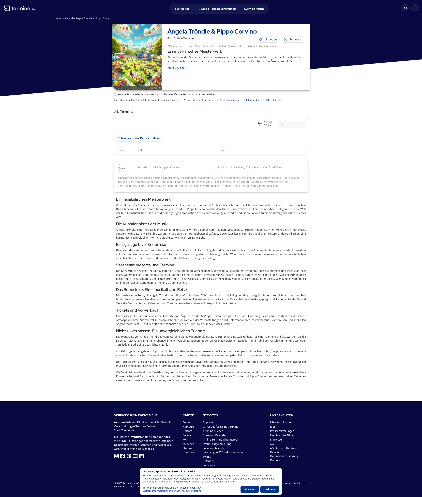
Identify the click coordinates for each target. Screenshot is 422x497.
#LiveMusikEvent (237, 46)
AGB (272, 444)
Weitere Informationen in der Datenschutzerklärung (172, 490)
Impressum (277, 439)
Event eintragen (254, 8)
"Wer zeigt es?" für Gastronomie (223, 452)
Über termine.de (280, 422)
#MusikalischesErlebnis (180, 46)
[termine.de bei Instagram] (117, 457)
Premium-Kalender (214, 435)
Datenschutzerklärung (284, 456)
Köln (185, 439)
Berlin (186, 422)
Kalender (208, 461)
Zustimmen (269, 489)
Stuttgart (188, 448)
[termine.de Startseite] (20, 9)
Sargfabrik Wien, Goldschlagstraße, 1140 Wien (253, 167)
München (188, 444)
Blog (273, 426)
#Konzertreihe (203, 46)
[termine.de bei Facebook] (123, 457)
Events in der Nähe (282, 435)
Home (58, 18)
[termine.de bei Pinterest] (130, 457)
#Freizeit (252, 46)
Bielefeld (188, 435)
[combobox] (270, 125)
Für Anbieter (182, 8)
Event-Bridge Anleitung (217, 444)
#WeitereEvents (267, 46)
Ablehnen (249, 489)
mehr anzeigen (268, 186)
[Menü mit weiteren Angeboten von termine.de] (415, 7)
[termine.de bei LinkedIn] (142, 457)
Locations (209, 465)
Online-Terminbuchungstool (219, 8)
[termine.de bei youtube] (136, 457)
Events (207, 457)
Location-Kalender (214, 448)
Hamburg (189, 426)
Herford (188, 431)
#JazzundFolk (219, 46)
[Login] (405, 7)
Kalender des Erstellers (199, 100)
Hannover (189, 452)
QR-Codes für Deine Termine (220, 426)
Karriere (275, 460)
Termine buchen (213, 431)
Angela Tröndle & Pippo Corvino (159, 167)
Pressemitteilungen (282, 431)
